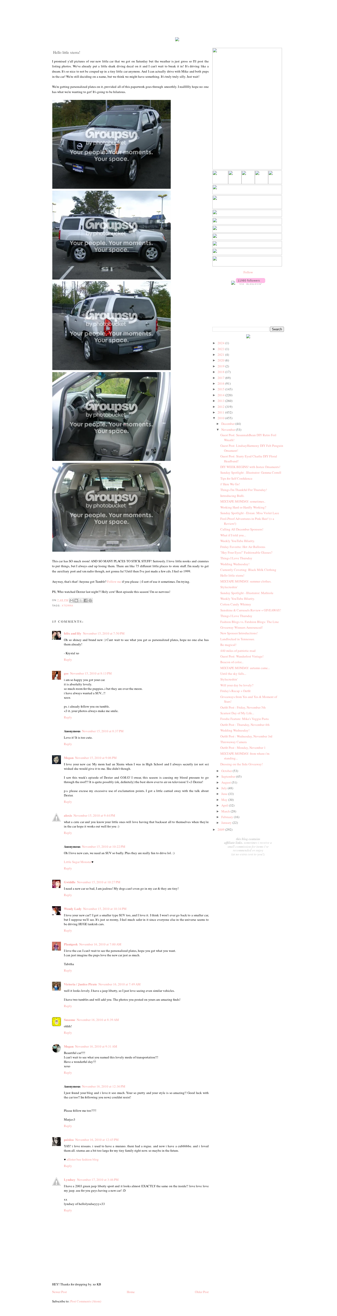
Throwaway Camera (233, 742)
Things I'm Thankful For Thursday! (243, 490)
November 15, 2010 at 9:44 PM (94, 815)
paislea (69, 1139)
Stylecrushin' (229, 587)
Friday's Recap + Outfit (235, 691)
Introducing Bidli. (232, 495)
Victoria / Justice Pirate (80, 984)
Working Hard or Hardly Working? (243, 507)
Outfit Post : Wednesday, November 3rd (246, 736)
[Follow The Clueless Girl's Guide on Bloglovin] (250, 283)
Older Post (202, 1292)
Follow (248, 272)
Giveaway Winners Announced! (241, 627)
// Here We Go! (230, 484)
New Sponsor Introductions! (239, 633)
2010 (221, 418)
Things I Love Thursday (236, 558)
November (228, 429)
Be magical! (228, 644)
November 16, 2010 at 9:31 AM (96, 1046)
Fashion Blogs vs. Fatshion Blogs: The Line (249, 622)
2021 (221, 354)
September (228, 776)
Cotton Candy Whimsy (235, 604)
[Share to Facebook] (85, 600)
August (226, 782)
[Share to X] (80, 600)
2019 (221, 366)
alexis (68, 815)
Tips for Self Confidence (236, 478)
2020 (221, 360)
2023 (221, 349)
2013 (221, 400)
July (224, 788)
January (226, 822)
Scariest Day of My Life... (237, 713)
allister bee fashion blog (83, 1159)
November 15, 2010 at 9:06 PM (96, 757)
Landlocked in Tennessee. (237, 639)
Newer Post (59, 1292)
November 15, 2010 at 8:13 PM (91, 673)
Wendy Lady (73, 908)
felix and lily (72, 633)
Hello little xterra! (232, 575)
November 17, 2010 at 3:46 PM (98, 1179)
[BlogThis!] (76, 600)
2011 (221, 412)
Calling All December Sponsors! (241, 529)
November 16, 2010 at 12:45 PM (97, 1139)
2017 (221, 378)
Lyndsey (69, 1179)
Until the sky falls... (233, 673)
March (226, 811)
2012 (221, 406)
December (228, 423)
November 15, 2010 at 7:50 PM (104, 633)
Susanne (69, 1019)
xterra (67, 605)
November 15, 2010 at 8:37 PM (103, 731)
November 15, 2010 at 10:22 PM (103, 846)
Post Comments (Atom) (85, 1301)
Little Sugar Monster (78, 862)
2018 (221, 372)
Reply (68, 659)
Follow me (114, 581)
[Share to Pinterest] (90, 600)
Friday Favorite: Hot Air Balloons (242, 547)
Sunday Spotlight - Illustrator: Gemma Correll (250, 472)
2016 (221, 383)
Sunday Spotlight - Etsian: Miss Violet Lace (249, 513)
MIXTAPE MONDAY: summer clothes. (245, 581)
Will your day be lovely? (236, 685)
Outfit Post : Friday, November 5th (243, 707)
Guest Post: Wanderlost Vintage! (241, 656)
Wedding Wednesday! (234, 564)
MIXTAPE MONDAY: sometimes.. (242, 501)
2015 (221, 389)
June (224, 793)
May (224, 799)
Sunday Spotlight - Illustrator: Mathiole (246, 593)
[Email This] (71, 600)
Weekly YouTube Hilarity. (237, 541)
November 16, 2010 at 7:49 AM (119, 984)
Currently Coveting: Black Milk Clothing (248, 569)
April (225, 805)
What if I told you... (233, 535)
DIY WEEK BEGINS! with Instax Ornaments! (250, 467)
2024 (221, 343)
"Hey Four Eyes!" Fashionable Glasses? (246, 552)
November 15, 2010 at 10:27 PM (98, 882)
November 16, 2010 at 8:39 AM (98, 1019)
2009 (221, 829)
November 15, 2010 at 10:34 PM (105, 908)
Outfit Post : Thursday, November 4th (245, 724)
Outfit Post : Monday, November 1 (243, 747)
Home (131, 1292)
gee (66, 673)
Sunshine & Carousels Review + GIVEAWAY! (250, 610)
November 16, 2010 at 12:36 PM (103, 1086)
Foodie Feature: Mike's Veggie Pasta (244, 718)
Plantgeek (71, 944)
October (227, 771)
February (227, 817)
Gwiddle (69, 882)
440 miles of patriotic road (238, 650)
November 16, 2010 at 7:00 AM (100, 944)
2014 (221, 395)
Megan (69, 757)
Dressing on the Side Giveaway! (241, 764)
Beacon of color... (231, 662)
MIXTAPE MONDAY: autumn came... (245, 668)
